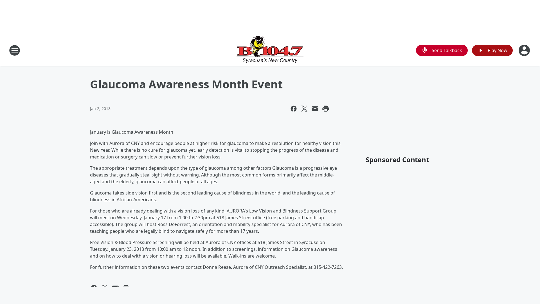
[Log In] (525, 50)
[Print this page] (326, 109)
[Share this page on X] (304, 109)
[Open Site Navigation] (14, 50)
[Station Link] (270, 50)
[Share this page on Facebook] (294, 109)
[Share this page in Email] (315, 109)
